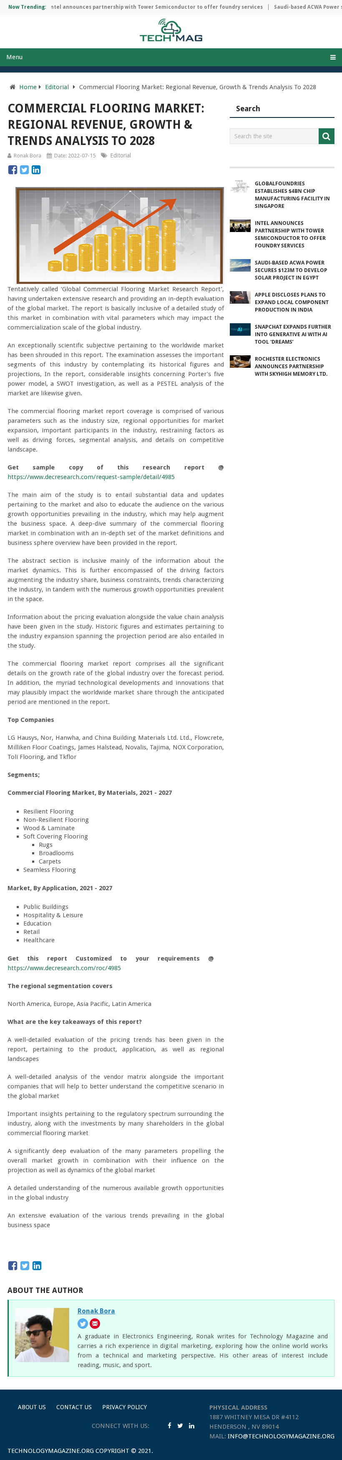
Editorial (57, 87)
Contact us (74, 1407)
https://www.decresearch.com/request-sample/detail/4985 (91, 477)
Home (28, 87)
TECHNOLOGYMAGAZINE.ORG (51, 1451)
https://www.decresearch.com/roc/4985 (64, 968)
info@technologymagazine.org (281, 1436)
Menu (14, 57)
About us (32, 1407)
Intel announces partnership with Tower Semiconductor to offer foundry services (142, 7)
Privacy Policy (124, 1407)
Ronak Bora (27, 155)
